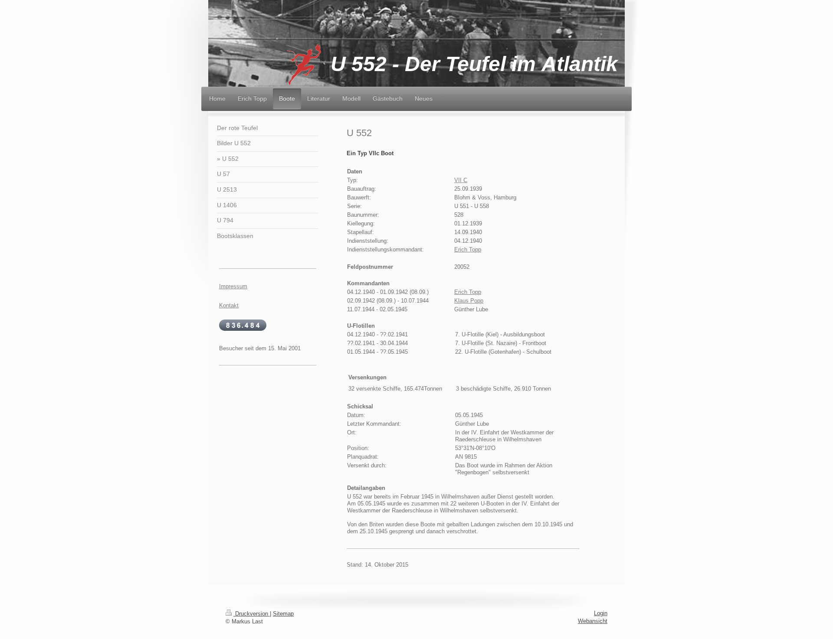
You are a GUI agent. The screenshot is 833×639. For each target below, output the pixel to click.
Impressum (233, 286)
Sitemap (283, 613)
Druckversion (251, 613)
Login (600, 613)
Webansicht (592, 621)
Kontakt (229, 305)
